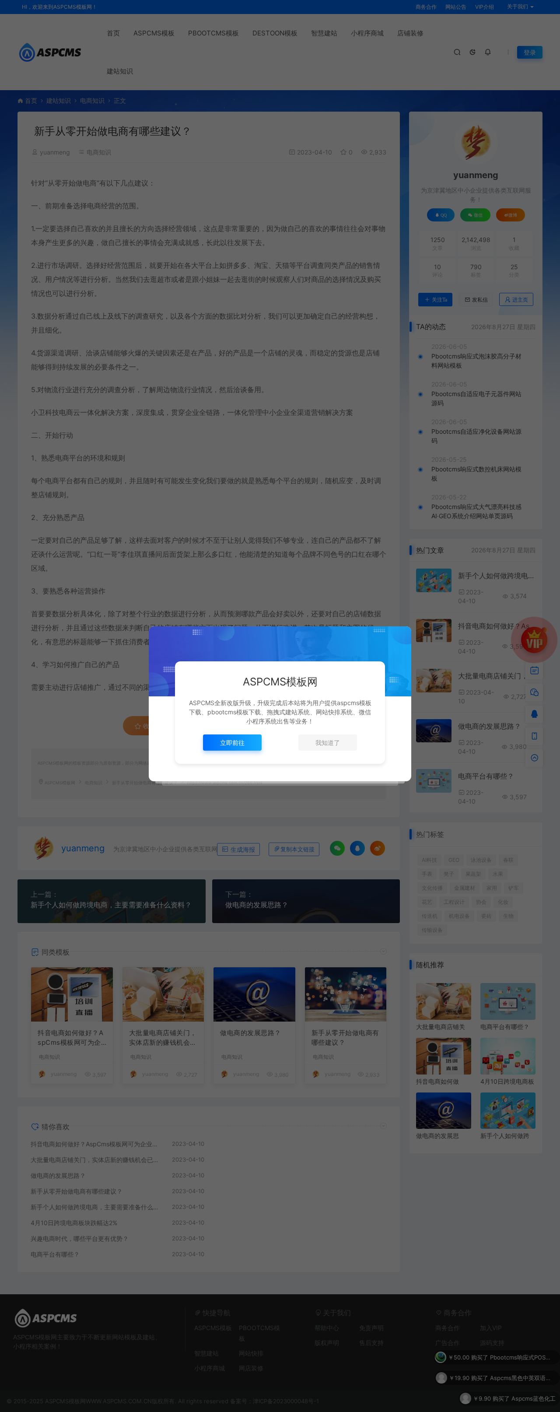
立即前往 (232, 742)
